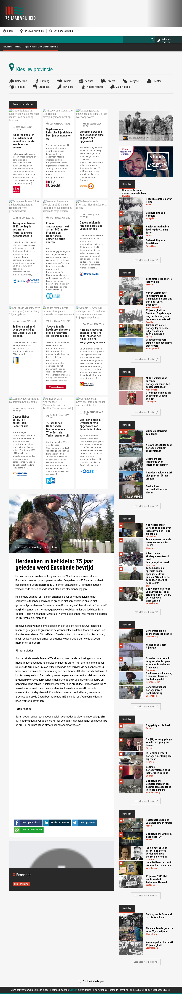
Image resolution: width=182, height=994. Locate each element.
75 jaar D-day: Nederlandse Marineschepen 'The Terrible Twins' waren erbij (57, 429)
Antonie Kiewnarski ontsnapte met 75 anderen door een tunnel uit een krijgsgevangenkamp (92, 336)
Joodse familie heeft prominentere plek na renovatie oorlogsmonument (58, 331)
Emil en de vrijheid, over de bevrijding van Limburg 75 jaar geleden (24, 331)
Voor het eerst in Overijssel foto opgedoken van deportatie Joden (90, 424)
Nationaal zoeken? (166, 41)
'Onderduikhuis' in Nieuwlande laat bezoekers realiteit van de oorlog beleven (24, 141)
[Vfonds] (146, 161)
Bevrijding (23, 884)
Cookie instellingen (93, 981)
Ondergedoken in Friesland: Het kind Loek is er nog (91, 225)
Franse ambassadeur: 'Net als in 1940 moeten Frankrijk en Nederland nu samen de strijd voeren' (57, 233)
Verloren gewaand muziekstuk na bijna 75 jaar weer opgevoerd (92, 136)
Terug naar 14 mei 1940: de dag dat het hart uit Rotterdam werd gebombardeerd (24, 229)
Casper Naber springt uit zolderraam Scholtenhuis (21, 421)
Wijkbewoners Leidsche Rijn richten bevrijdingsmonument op (59, 134)
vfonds (73, 989)
